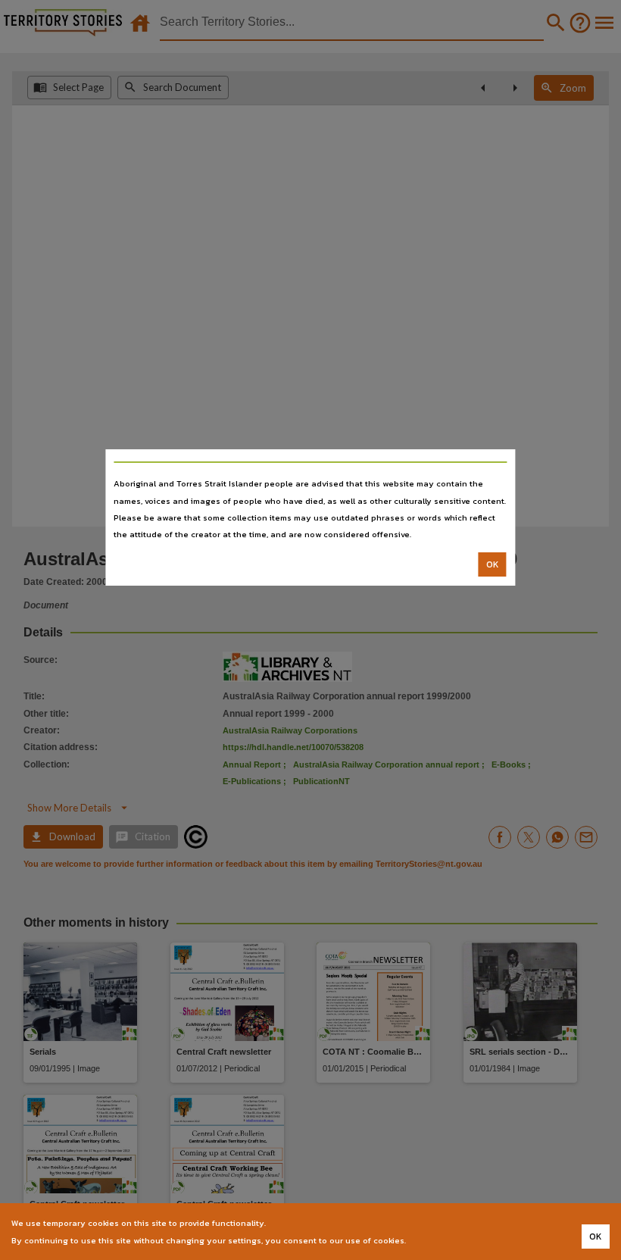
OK (492, 564)
